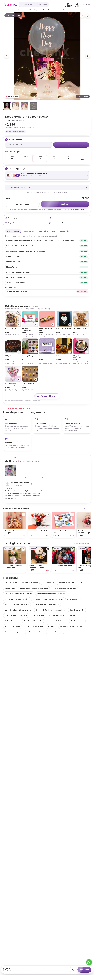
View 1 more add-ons (46, 396)
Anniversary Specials (37, 632)
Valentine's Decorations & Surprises (51, 594)
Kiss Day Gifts (10, 588)
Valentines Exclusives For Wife (64, 588)
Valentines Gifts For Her (33, 621)
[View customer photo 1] (11, 470)
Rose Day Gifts (48, 583)
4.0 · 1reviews (12, 96)
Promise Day (54, 615)
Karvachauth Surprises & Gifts (17, 605)
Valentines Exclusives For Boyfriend (34, 588)
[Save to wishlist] (87, 15)
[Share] (82, 15)
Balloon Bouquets (12, 621)
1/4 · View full (83, 96)
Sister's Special (73, 599)
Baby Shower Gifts (77, 610)
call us (82, 209)
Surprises (51, 626)
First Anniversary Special (14, 632)
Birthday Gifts (41, 610)
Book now (65, 204)
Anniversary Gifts (58, 610)
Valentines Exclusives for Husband (72, 583)
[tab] (7, 106)
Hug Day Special (37, 615)
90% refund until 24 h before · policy (40, 192)
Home (5, 10)
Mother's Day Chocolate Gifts (16, 599)
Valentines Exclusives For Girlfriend (18, 594)
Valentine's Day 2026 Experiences (18, 610)
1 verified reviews (17, 120)
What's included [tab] (13, 231)
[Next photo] (88, 56)
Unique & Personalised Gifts (16, 615)
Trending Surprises (12, 626)
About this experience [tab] (47, 231)
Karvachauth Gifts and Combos (46, 605)
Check (71, 145)
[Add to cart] (73, 969)
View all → (87, 509)
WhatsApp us (74, 209)
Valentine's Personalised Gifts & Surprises (25, 10)
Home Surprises (56, 632)
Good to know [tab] (29, 231)
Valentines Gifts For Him (56, 621)
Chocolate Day (69, 615)
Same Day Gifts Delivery (33, 626)
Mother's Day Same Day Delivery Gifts (48, 599)
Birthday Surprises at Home (71, 626)
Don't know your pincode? (14, 152)
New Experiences (77, 621)
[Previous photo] (6, 56)
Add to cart (24, 204)
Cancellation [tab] (65, 231)
